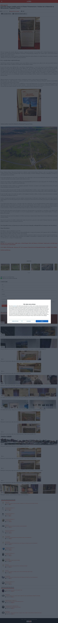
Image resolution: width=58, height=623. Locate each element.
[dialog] (29, 311)
